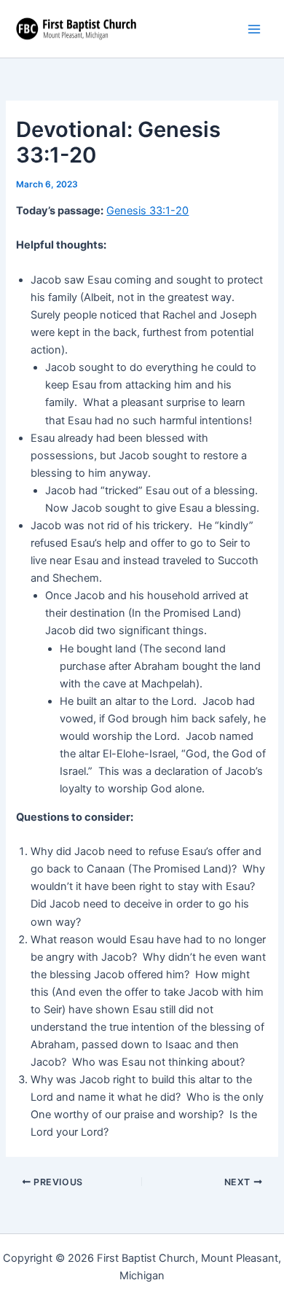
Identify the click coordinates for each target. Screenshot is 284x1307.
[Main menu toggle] (254, 29)
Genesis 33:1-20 (147, 210)
